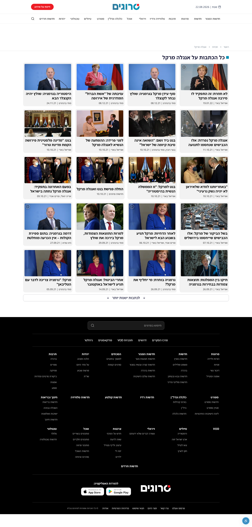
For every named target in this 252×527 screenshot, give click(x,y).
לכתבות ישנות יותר (126, 297)
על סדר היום (82, 364)
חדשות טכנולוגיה (48, 439)
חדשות (198, 18)
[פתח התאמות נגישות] (245, 520)
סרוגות (185, 18)
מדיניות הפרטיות (120, 508)
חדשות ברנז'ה (148, 370)
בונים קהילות (179, 402)
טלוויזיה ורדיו (157, 18)
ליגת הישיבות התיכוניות (207, 413)
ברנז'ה (184, 370)
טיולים (87, 18)
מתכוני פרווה (82, 445)
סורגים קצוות (114, 364)
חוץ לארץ (182, 451)
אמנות (53, 382)
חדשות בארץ (180, 358)
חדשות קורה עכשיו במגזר (142, 364)
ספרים (53, 364)
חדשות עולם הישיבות (144, 376)
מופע (54, 388)
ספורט (100, 18)
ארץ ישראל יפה (179, 439)
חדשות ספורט (212, 402)
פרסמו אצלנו (178, 508)
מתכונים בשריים (81, 433)
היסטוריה (182, 433)
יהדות (62, 18)
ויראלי (142, 18)
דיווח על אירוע (42, 6)
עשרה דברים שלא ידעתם (142, 433)
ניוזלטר (88, 340)
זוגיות (216, 364)
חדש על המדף (114, 433)
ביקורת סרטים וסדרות (45, 376)
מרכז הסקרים (160, 340)
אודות (105, 508)
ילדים (118, 456)
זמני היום (152, 508)
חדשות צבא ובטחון (177, 376)
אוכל (129, 18)
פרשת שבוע (83, 370)
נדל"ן (183, 407)
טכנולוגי (74, 18)
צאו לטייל (182, 445)
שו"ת (86, 376)
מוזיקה (53, 370)
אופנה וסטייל (212, 376)
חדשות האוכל (82, 451)
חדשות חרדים (47, 18)
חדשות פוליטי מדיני (177, 382)
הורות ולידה (213, 358)
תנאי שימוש (138, 508)
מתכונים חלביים (81, 439)
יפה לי (118, 451)
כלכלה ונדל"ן (115, 18)
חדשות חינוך (51, 419)
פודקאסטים (105, 340)
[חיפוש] (32, 18)
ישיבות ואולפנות (49, 413)
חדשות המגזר (212, 18)
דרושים (142, 340)
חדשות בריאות (50, 402)
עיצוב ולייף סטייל (112, 445)
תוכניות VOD (125, 340)
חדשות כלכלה (179, 413)
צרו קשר (164, 508)
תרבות (172, 18)
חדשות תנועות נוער (145, 358)
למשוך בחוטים (113, 358)
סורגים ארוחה (82, 456)
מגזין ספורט (213, 407)
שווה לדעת (115, 439)
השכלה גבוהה (50, 407)
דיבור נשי (214, 370)
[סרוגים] (156, 488)
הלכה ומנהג (83, 358)
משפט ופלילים (180, 364)
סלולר (54, 433)
